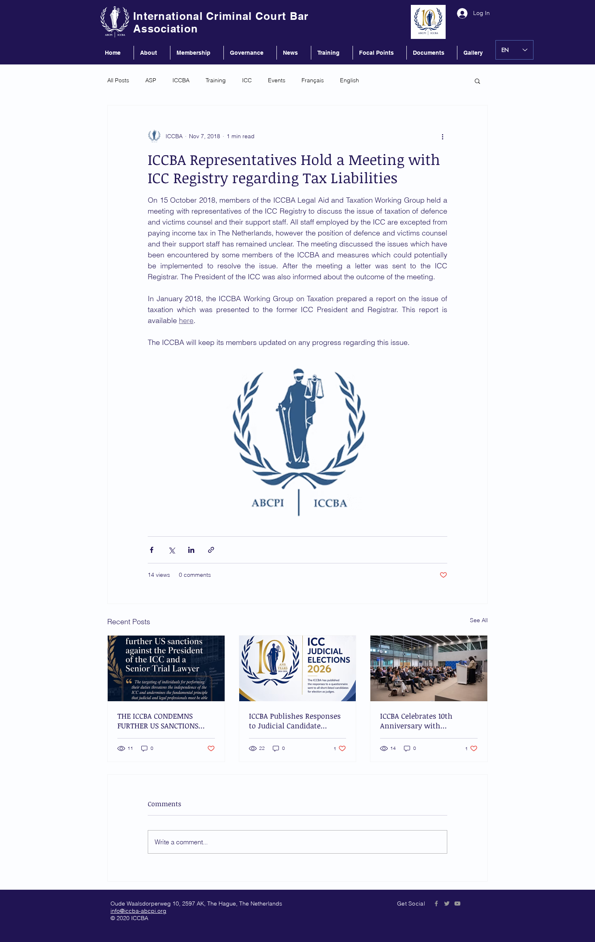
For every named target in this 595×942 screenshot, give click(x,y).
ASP (150, 80)
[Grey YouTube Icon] (457, 903)
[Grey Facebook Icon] (436, 903)
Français (313, 80)
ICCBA (180, 80)
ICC (247, 80)
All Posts (118, 80)
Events (276, 80)
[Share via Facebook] (151, 550)
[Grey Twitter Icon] (446, 903)
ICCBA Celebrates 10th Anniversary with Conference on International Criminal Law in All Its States (427, 720)
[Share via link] (211, 550)
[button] (477, 80)
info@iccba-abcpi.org (138, 910)
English (349, 80)
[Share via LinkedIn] (191, 550)
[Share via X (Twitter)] (171, 550)
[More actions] (442, 136)
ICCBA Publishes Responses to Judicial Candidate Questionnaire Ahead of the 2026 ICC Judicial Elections (296, 720)
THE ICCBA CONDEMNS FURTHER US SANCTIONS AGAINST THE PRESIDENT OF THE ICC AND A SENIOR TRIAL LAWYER (165, 720)
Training (216, 80)
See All (479, 620)
